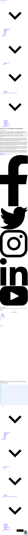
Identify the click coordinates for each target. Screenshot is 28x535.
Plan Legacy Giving (6, 123)
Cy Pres (5, 528)
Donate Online (5, 120)
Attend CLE (5, 30)
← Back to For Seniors (2, 130)
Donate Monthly (6, 524)
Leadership (5, 32)
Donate (2, 313)
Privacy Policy (3, 316)
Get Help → (3, 126)
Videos (5, 438)
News (4, 437)
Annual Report (5, 125)
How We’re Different (6, 29)
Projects (5, 33)
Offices (5, 31)
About (4, 494)
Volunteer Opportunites (6, 466)
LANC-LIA (5, 92)
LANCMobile (5, 91)
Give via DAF (5, 121)
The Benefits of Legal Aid (7, 432)
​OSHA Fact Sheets (2, 153)
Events (5, 436)
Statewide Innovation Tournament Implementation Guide (10, 496)
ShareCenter (2, 315)
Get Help (1, 310)
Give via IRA (5, 122)
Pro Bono (2, 314)
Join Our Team (3, 35)
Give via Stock (5, 526)
